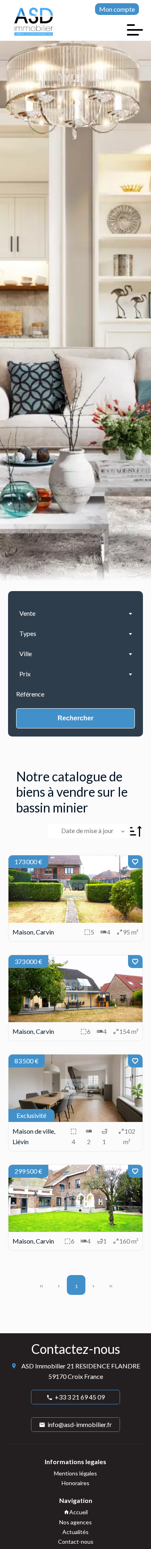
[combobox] (75, 613)
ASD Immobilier (43, 1366)
